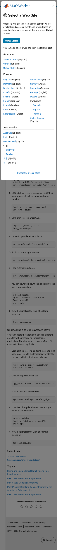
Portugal (34, 92)
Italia (5, 109)
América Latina (10, 59)
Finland (6, 96)
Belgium (7, 79)
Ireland (6, 105)
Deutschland (9, 88)
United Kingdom (37, 118)
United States (9, 68)
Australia (7, 133)
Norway (34, 84)
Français (37, 114)
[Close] (52, 6)
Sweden (34, 96)
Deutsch (37, 105)
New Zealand (9, 141)
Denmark (7, 84)
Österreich (35, 88)
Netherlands (36, 79)
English (36, 109)
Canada (7, 64)
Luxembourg (9, 114)
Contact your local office (28, 173)
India (5, 137)
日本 (5, 158)
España (6, 92)
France (6, 101)
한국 (5, 163)
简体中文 (10, 150)
